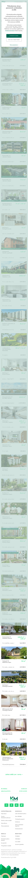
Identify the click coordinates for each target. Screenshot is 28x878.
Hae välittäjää (18, 816)
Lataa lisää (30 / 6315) (13, 774)
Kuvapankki (3, 843)
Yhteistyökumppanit (19, 819)
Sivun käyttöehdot (14, 854)
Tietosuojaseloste (5, 826)
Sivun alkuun (23, 791)
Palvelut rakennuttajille (6, 820)
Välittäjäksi (17, 838)
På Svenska (4, 788)
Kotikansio (17, 821)
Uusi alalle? (17, 841)
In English (24, 788)
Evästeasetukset (19, 828)
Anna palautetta (5, 791)
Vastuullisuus (4, 823)
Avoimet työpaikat (19, 844)
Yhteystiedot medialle (6, 845)
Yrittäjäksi (17, 836)
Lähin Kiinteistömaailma (20, 813)
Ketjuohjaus (3, 813)
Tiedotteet (3, 836)
